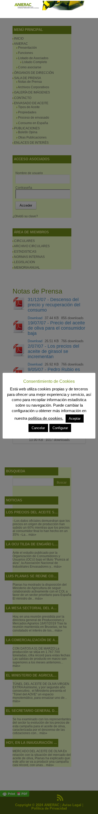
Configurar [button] (60, 428)
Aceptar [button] (74, 418)
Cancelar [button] (38, 428)
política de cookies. (45, 418)
